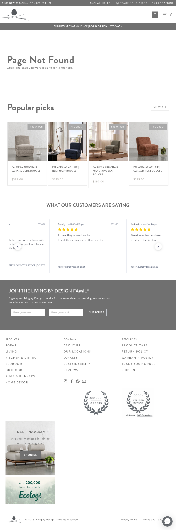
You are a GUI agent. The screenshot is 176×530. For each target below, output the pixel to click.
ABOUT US (72, 345)
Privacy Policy (128, 519)
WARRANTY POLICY (137, 358)
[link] (88, 267)
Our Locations (163, 3)
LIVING (11, 352)
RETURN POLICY (135, 352)
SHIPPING (130, 370)
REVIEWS (71, 370)
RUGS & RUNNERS (20, 376)
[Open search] (155, 14)
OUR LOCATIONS (77, 352)
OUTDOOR (14, 370)
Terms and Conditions (156, 519)
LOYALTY (71, 358)
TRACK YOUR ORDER (139, 364)
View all (160, 107)
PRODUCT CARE (135, 345)
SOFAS (11, 345)
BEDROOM (14, 364)
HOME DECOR (17, 382)
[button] (88, 26)
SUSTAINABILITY (77, 364)
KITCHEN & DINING (21, 358)
